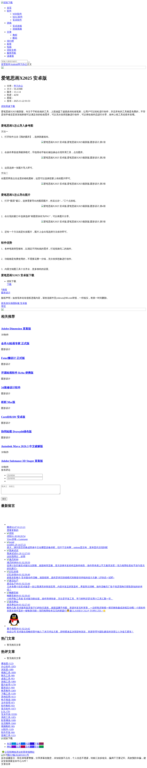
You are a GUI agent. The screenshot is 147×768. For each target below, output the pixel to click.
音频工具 (8, 735)
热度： (10, 95)
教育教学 (8, 690)
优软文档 (11, 50)
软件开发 (8, 732)
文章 (9, 32)
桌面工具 (8, 678)
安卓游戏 (17, 26)
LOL (5, 711)
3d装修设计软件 (11, 387)
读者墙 (10, 56)
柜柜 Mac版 (8, 402)
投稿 (9, 47)
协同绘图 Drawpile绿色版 (16, 431)
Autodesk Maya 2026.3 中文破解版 (22, 446)
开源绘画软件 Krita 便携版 (17, 372)
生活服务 (8, 723)
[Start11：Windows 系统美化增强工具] (73, 310)
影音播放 (8, 720)
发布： (10, 101)
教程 (15, 35)
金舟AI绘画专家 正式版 (15, 343)
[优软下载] (7, 2)
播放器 (7, 663)
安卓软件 (17, 20)
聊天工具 (8, 675)
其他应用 (8, 696)
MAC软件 (18, 17)
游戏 (9, 23)
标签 (9, 44)
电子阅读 (8, 699)
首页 (9, 8)
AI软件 (7, 729)
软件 (9, 11)
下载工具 (8, 693)
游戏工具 (8, 681)
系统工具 (8, 717)
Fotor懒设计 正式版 (13, 358)
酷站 (15, 38)
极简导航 (11, 53)
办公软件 (8, 666)
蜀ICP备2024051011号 (18, 755)
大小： (10, 89)
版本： (10, 92)
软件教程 (8, 705)
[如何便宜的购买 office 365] (73, 68)
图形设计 (5, 292)
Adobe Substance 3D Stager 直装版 (22, 460)
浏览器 (7, 669)
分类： (10, 86)
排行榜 (10, 41)
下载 (9, 284)
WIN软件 (17, 14)
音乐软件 (8, 708)
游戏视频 (17, 29)
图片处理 (8, 684)
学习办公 (22, 64)
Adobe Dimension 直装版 (16, 328)
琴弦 (3, 306)
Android (14, 64)
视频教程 (8, 726)
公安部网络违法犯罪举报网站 (19, 752)
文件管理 (8, 702)
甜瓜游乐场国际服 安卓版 (14, 303)
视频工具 (8, 672)
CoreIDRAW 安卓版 (13, 416)
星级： (10, 98)
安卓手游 (9, 714)
